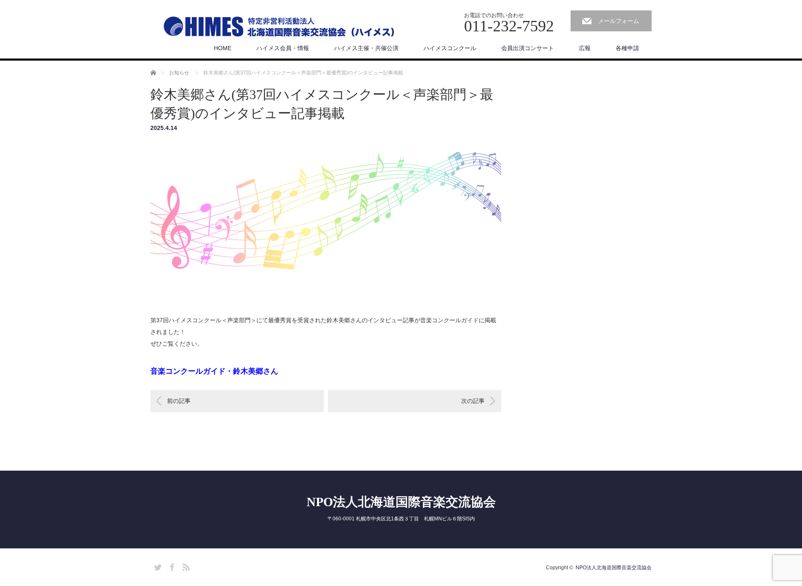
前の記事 (178, 400)
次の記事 (473, 400)
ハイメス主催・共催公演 (366, 48)
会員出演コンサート (527, 48)
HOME (222, 48)
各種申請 (627, 48)
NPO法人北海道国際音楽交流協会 (401, 502)
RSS (185, 566)
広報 (585, 48)
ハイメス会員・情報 (282, 48)
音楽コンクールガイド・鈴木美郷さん (214, 371)
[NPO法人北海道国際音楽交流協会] (279, 30)
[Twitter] (156, 566)
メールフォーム (618, 21)
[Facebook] (171, 566)
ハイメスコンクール (450, 48)
